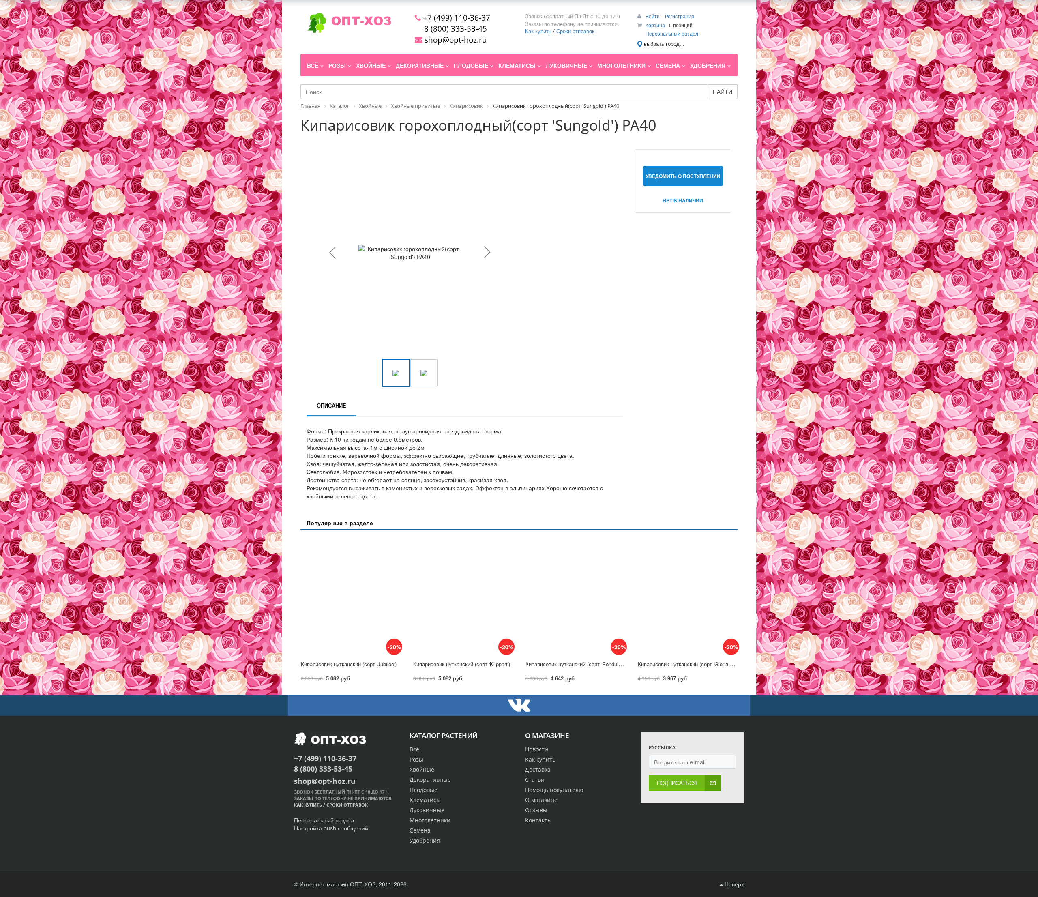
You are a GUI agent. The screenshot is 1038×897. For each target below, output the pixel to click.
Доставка (538, 769)
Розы (416, 759)
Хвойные (422, 769)
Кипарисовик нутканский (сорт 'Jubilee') (349, 664)
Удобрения (425, 840)
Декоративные (430, 779)
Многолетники (430, 820)
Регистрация (679, 16)
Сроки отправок (575, 31)
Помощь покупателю (554, 790)
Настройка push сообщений (331, 828)
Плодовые (424, 790)
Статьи (535, 779)
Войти (653, 16)
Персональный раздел (672, 33)
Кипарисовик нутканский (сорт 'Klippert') (461, 664)
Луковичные (427, 810)
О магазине (541, 800)
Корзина (655, 24)
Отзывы (536, 810)
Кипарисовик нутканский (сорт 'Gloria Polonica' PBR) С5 (705, 664)
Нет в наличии (683, 200)
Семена (420, 830)
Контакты (538, 820)
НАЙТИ (722, 92)
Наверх (733, 884)
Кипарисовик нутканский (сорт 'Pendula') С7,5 (580, 664)
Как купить (538, 31)
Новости (536, 749)
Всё (414, 749)
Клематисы (425, 800)
